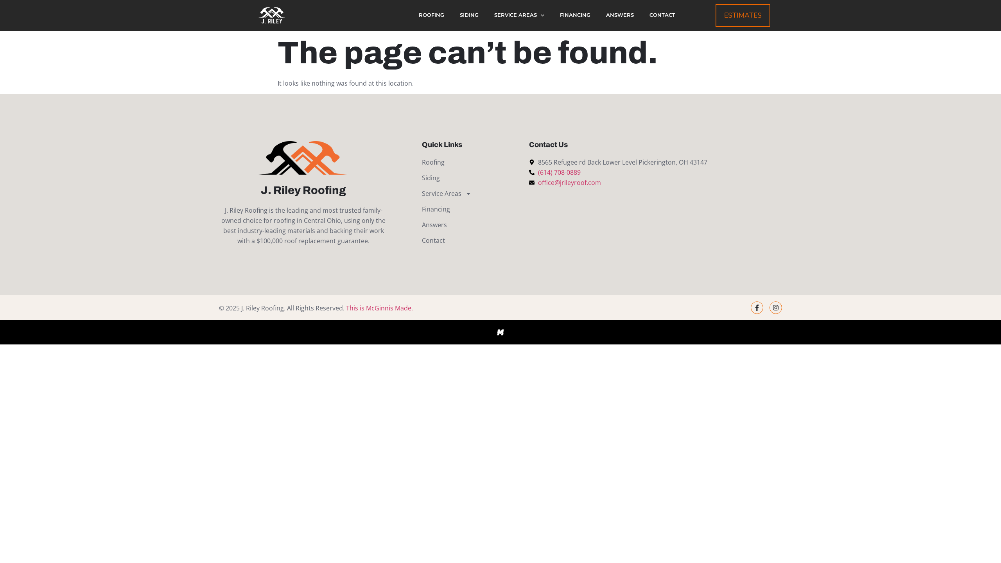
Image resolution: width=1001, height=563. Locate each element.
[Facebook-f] (757, 307)
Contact (662, 15)
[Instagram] (776, 307)
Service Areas (515, 15)
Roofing (431, 15)
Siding (469, 15)
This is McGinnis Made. (379, 308)
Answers (620, 15)
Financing (575, 15)
